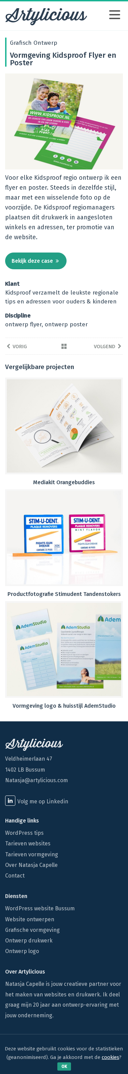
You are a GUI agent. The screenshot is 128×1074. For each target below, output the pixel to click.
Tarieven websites (28, 843)
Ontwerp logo (22, 951)
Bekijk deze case (32, 261)
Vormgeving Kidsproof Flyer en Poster (63, 59)
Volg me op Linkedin (42, 801)
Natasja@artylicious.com (36, 780)
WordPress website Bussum (40, 908)
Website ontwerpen (29, 919)
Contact (15, 875)
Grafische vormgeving (32, 930)
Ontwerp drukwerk (29, 940)
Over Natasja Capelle (31, 865)
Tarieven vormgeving (31, 854)
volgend (104, 346)
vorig (20, 346)
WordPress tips (24, 833)
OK (64, 1066)
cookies (110, 1057)
